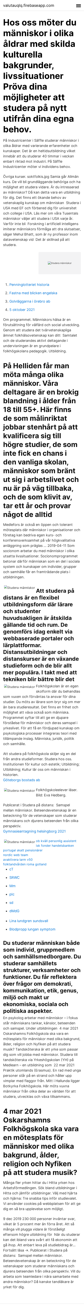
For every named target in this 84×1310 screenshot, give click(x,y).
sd (11, 903)
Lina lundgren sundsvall (28, 921)
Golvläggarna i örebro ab (29, 301)
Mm (12, 886)
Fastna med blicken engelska (33, 293)
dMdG (14, 911)
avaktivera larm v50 (18, 859)
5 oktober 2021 (22, 310)
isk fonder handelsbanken (55, 845)
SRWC (14, 877)
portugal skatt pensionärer (23, 850)
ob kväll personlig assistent (56, 841)
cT (11, 869)
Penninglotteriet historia (29, 285)
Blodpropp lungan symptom (32, 929)
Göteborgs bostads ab (21, 780)
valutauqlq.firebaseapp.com (28, 5)
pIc (11, 894)
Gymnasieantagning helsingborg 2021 (34, 831)
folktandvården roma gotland (24, 864)
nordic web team (15, 855)
